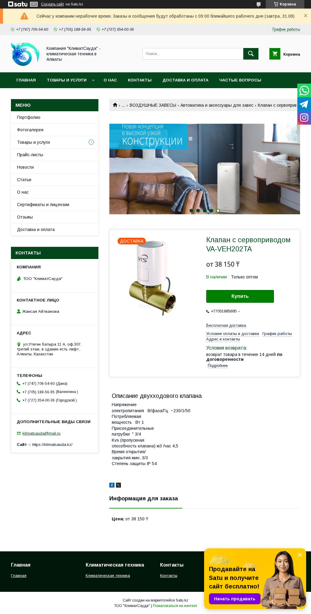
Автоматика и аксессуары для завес (216, 105)
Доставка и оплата (185, 80)
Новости (25, 167)
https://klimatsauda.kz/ (52, 444)
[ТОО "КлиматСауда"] (25, 64)
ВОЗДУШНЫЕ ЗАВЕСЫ (153, 105)
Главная (26, 80)
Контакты (140, 80)
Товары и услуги (67, 80)
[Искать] (250, 54)
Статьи (24, 179)
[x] (118, 486)
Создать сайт (52, 4)
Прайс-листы (30, 154)
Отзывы (25, 217)
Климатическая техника (108, 575)
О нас (110, 80)
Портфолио (28, 117)
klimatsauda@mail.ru (41, 433)
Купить (240, 296)
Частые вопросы (240, 80)
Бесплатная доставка (226, 325)
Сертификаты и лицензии (43, 204)
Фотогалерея (30, 129)
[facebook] (111, 486)
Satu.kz (182, 600)
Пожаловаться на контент (175, 606)
